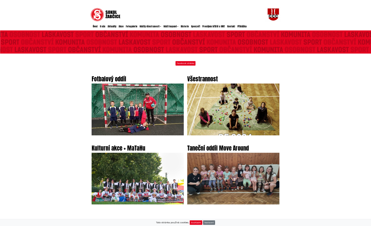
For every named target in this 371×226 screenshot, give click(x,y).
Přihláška (242, 26)
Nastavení (209, 222)
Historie (185, 26)
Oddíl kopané (170, 26)
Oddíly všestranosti (149, 26)
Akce (121, 26)
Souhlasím (196, 222)
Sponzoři (195, 26)
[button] (98, 109)
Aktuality (112, 26)
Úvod (96, 26)
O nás (102, 26)
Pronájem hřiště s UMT (213, 26)
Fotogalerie (131, 26)
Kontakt (231, 26)
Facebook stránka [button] (185, 63)
